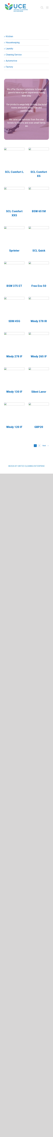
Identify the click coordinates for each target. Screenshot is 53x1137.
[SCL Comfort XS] (39, 158)
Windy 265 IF (39, 356)
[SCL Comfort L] (14, 158)
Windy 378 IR (39, 321)
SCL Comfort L (14, 172)
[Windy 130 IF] (14, 377)
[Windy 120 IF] (14, 413)
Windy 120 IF (14, 427)
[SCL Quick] (39, 236)
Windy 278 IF (14, 356)
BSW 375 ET (14, 285)
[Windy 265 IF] (39, 342)
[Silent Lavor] (39, 377)
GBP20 (38, 427)
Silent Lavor (38, 391)
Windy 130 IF (14, 391)
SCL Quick (38, 250)
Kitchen (9, 36)
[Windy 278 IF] (14, 342)
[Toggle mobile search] (42, 7)
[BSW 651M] (39, 197)
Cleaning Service (14, 54)
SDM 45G (14, 321)
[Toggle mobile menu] (47, 7)
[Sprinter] (14, 236)
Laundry (9, 48)
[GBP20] (39, 413)
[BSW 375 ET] (14, 272)
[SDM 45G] (14, 307)
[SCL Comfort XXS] (14, 197)
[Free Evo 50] (39, 272)
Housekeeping (13, 42)
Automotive (11, 60)
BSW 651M (39, 211)
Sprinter (14, 250)
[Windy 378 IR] (39, 307)
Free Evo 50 (38, 285)
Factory (9, 67)
